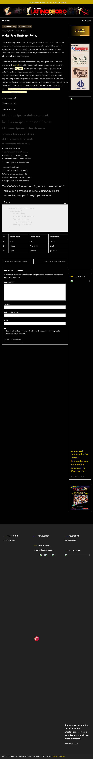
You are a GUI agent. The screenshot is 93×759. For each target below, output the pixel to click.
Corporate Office (25, 27)
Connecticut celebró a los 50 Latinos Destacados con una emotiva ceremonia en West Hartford (79, 461)
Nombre (7, 304)
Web (6, 320)
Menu (7, 20)
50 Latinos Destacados (36, 2)
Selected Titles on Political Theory (53, 261)
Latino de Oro (21, 31)
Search (85, 21)
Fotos (49, 2)
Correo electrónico (11, 312)
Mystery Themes (59, 756)
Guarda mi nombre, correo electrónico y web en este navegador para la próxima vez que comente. (33, 332)
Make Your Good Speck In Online (16, 261)
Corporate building (9, 27)
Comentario (9, 282)
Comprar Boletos (59, 2)
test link (15, 65)
